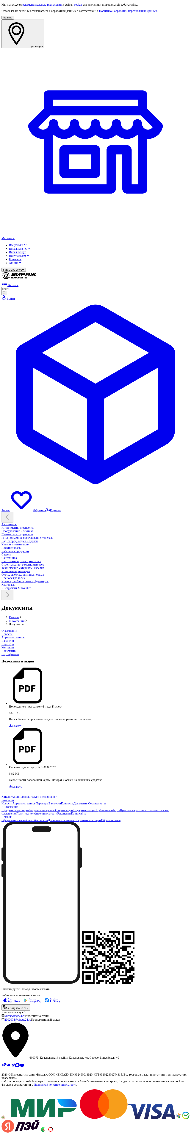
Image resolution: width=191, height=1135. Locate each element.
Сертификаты (97, 803)
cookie (78, 4)
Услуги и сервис (40, 796)
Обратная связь (110, 820)
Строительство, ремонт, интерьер (22, 564)
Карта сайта (78, 813)
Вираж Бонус (17, 252)
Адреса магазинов (24, 803)
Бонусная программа (42, 810)
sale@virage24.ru (14, 1015)
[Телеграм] (13, 1066)
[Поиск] (4, 293)
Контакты (15, 259)
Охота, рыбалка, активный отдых (22, 574)
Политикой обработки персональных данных (128, 10)
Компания (7, 800)
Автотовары (9, 524)
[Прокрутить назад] (7, 517)
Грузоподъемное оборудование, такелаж (27, 537)
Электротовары (11, 547)
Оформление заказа (13, 820)
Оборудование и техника (17, 531)
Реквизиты (64, 813)
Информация (9, 806)
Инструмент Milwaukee (16, 588)
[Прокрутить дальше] (7, 595)
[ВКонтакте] (8, 1066)
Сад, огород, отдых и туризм (19, 541)
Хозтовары (8, 584)
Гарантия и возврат (88, 820)
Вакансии (54, 803)
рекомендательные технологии (42, 4)
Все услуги (16, 245)
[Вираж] (19, 278)
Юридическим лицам (15, 810)
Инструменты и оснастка (17, 527)
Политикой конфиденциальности (55, 1084)
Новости (6, 803)
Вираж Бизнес (18, 248)
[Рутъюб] (3, 1066)
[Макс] (17, 1066)
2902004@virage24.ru (17, 1019)
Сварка (6, 554)
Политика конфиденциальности (36, 813)
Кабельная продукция (15, 551)
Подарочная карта (84, 810)
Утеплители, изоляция (15, 571)
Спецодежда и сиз (13, 578)
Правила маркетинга (133, 810)
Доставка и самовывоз (62, 820)
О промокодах (64, 810)
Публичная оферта (108, 810)
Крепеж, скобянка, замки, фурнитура (24, 581)
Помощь (6, 816)
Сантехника (9, 557)
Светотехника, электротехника (21, 561)
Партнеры (42, 803)
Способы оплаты (37, 820)
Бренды (25, 796)
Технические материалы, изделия (22, 567)
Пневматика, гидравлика (17, 534)
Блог (54, 796)
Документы (80, 803)
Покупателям (18, 255)
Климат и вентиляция (15, 544)
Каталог (6, 796)
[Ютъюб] (22, 1066)
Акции (13, 262)
